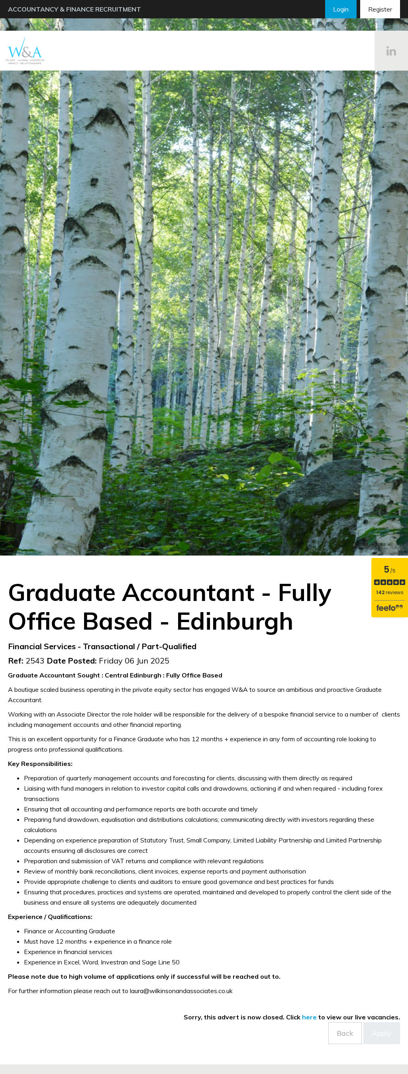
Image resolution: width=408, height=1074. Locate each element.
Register (380, 9)
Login (341, 9)
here (309, 1017)
